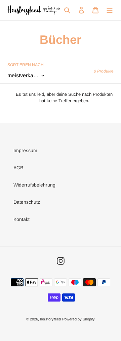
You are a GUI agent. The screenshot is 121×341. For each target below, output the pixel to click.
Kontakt (21, 219)
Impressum (25, 150)
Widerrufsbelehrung (34, 185)
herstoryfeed (50, 319)
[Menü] (110, 10)
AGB (18, 167)
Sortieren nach (25, 64)
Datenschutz (26, 202)
